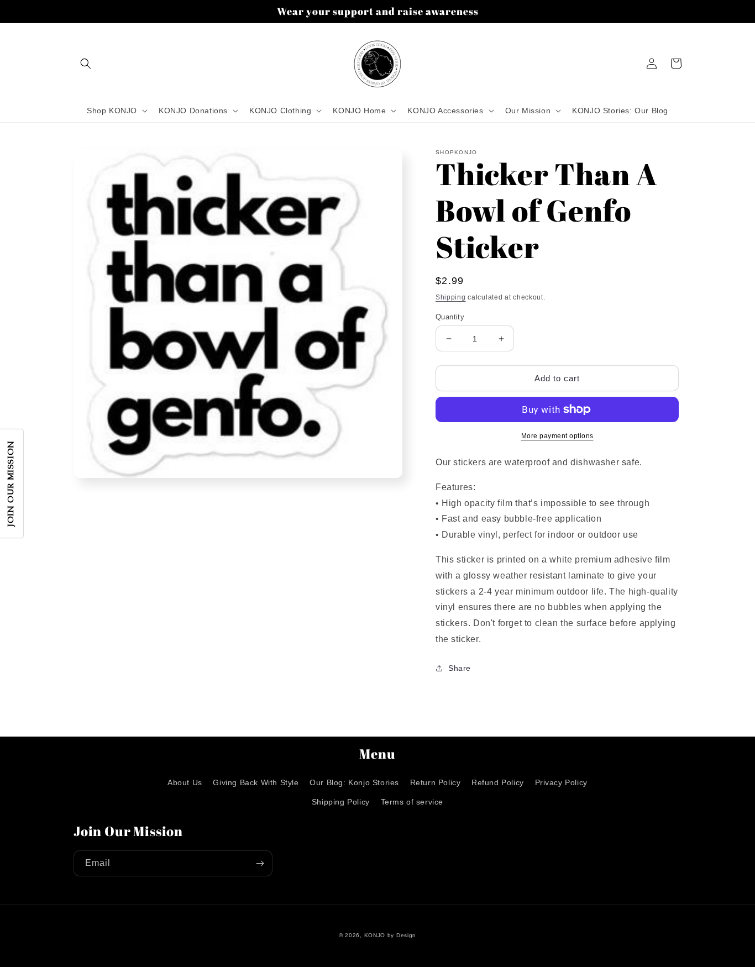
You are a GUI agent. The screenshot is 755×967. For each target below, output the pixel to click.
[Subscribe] (260, 863)
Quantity (450, 317)
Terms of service (412, 801)
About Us (184, 782)
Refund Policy (497, 782)
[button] (86, 63)
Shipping (451, 297)
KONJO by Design (390, 935)
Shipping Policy (341, 801)
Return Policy (435, 782)
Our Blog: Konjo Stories (354, 782)
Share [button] (459, 668)
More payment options (557, 436)
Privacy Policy (561, 782)
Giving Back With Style (255, 782)
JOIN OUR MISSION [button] (11, 483)
